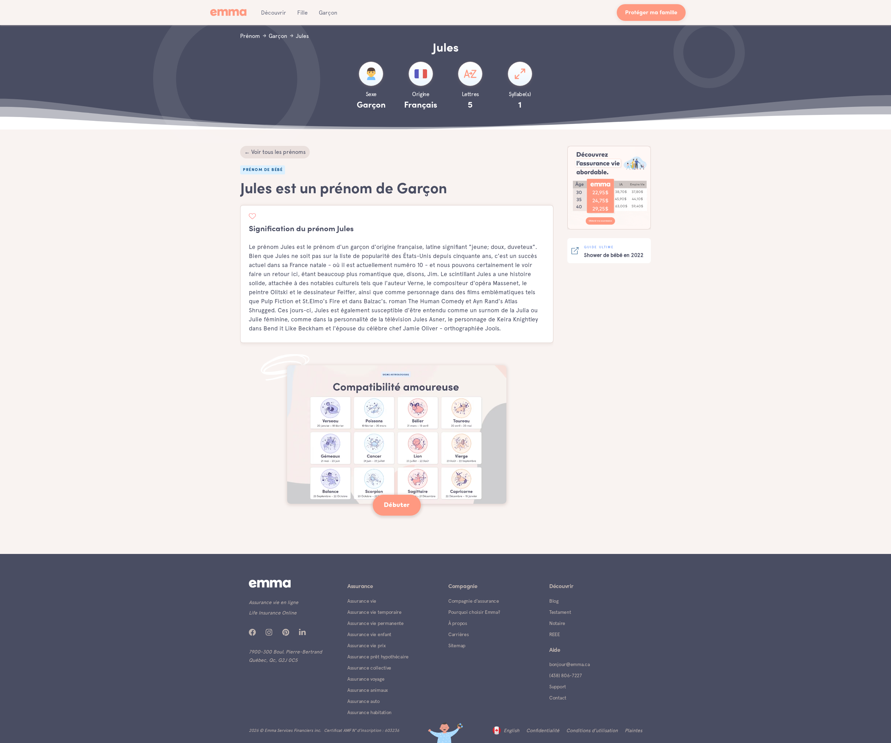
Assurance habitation (369, 712)
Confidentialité (542, 730)
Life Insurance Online (273, 613)
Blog (554, 601)
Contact (557, 698)
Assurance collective (369, 668)
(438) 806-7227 (565, 675)
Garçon (328, 12)
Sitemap (456, 645)
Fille (302, 12)
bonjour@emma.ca (569, 664)
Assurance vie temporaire (374, 612)
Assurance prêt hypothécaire (378, 656)
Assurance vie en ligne (273, 602)
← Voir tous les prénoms (275, 152)
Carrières (458, 634)
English (511, 730)
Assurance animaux (367, 690)
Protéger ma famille (651, 13)
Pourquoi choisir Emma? (474, 612)
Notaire (557, 623)
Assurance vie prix (366, 645)
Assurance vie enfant (369, 634)
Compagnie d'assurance (473, 601)
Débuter (397, 505)
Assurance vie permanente (375, 623)
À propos (457, 623)
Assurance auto (363, 701)
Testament (560, 612)
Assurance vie (361, 601)
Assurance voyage (365, 679)
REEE (554, 634)
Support (557, 686)
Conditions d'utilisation (592, 730)
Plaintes (633, 730)
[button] (273, 13)
